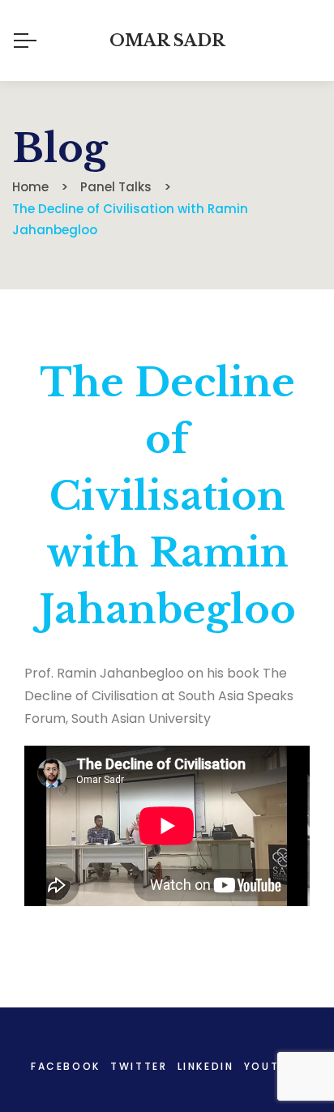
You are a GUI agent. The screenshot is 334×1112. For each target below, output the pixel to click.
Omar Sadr (167, 40)
